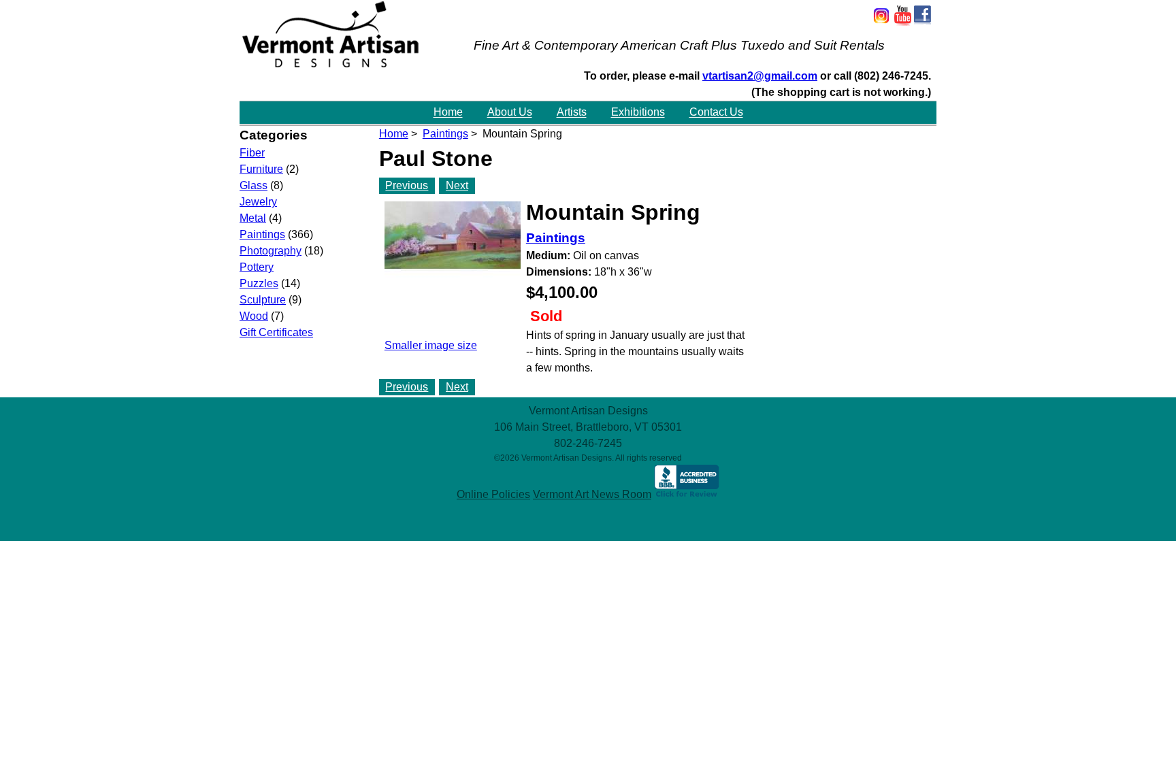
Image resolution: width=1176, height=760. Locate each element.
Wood (254, 316)
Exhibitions (638, 112)
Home (448, 112)
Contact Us (716, 112)
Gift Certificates (276, 332)
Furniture (261, 169)
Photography (270, 251)
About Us (509, 112)
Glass (253, 185)
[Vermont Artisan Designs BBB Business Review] (686, 494)
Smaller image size (431, 345)
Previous (406, 185)
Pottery (257, 267)
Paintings (445, 133)
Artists (572, 112)
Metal (253, 218)
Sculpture (263, 299)
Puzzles (259, 283)
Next (457, 185)
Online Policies (493, 494)
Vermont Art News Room (592, 494)
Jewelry (258, 202)
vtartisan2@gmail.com (759, 76)
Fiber (252, 153)
